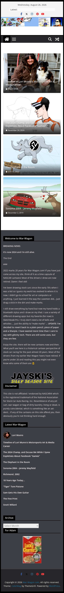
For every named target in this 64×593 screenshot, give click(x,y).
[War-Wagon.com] (32, 19)
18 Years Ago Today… (14, 480)
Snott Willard (10, 504)
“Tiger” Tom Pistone (13, 486)
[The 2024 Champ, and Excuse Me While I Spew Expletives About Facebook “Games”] (32, 114)
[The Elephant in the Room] (32, 156)
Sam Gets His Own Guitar (16, 492)
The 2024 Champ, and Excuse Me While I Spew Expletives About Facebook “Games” (31, 124)
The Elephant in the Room (20, 167)
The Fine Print (10, 498)
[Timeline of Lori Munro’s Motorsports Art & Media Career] (32, 73)
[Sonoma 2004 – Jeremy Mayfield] (32, 197)
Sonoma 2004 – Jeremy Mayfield (24, 208)
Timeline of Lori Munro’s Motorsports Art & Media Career (30, 83)
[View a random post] (57, 39)
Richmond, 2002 (11, 474)
